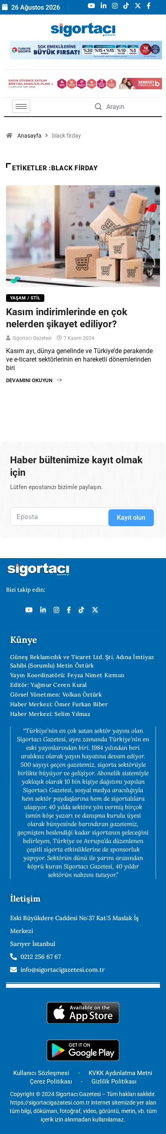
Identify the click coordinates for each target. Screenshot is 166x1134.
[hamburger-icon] (21, 106)
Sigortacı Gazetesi (32, 338)
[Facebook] (69, 610)
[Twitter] (95, 610)
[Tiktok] (81, 610)
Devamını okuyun (29, 380)
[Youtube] (29, 610)
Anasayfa (29, 135)
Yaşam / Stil (25, 298)
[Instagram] (56, 610)
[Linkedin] (43, 610)
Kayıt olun (131, 517)
